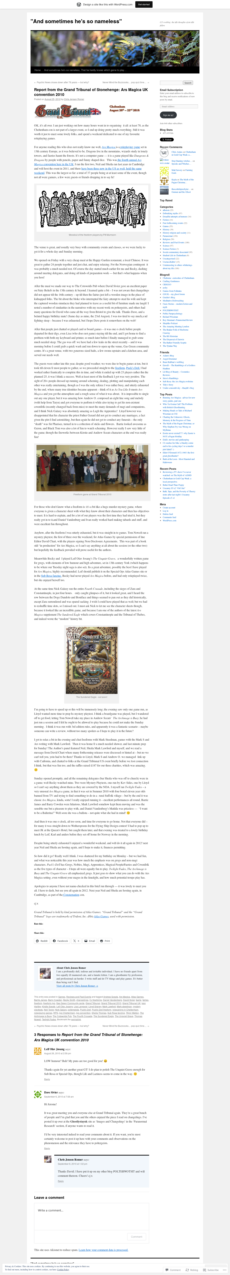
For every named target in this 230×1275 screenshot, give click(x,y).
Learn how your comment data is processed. (103, 1250)
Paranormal (167, 235)
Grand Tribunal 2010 (111, 1003)
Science (166, 245)
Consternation (71, 895)
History (166, 229)
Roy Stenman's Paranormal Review (178, 319)
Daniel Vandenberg (112, 999)
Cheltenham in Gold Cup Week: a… (184, 153)
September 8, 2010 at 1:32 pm (72, 1163)
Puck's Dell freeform (101, 1009)
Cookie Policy (63, 1269)
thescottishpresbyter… (181, 189)
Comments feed (169, 517)
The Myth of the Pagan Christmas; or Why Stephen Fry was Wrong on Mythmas (178, 426)
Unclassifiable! (169, 261)
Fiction (166, 219)
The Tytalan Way (170, 345)
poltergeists (73, 1009)
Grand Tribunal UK (131, 1003)
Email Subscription (171, 90)
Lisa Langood (80, 1006)
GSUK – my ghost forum (174, 294)
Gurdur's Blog (169, 297)
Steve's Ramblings (170, 378)
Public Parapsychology (172, 313)
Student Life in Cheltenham (174, 255)
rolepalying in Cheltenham (125, 1009)
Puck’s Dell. (133, 368)
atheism (166, 210)
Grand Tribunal (93, 1003)
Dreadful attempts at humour (175, 216)
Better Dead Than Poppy (173, 484)
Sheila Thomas (99, 1012)
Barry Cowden (55, 999)
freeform (120, 368)
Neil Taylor (49, 1009)
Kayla (174, 179)
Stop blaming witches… (182, 160)
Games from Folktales (172, 290)
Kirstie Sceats (48, 1006)
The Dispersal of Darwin (173, 339)
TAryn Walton (132, 1012)
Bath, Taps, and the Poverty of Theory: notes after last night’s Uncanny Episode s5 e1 (179, 494)
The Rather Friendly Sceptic (175, 342)
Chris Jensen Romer (74, 99)
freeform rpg (49, 1003)
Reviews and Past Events (78, 996)
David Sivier (129, 999)
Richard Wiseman (170, 316)
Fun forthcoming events (173, 222)
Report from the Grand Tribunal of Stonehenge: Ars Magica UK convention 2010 (91, 92)
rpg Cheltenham (67, 1012)
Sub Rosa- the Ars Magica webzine (178, 381)
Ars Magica (124, 996)
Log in (165, 510)
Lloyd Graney (94, 1006)
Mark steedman (124, 1006)
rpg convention (83, 1012)
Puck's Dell (85, 1009)
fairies (145, 999)
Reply (47, 1079)
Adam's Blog (168, 355)
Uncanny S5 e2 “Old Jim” (174, 488)
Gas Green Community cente (70, 1003)
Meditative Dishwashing (173, 300)
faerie (138, 999)
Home (37, 70)
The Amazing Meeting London (176, 326)
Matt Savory (177, 169)
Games (61, 996)
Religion (166, 239)
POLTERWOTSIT (170, 310)
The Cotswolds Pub (62, 1016)
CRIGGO (167, 284)
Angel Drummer (170, 358)
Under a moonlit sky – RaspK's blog (178, 387)
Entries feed (168, 513)
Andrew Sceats (110, 996)
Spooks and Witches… (181, 163)
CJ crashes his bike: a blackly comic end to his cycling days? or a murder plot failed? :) (178, 446)
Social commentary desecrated (175, 252)
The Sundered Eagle (103, 1016)
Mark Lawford (109, 1006)
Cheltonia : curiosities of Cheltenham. (179, 277)
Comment (136, 1236)
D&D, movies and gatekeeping (176, 439)
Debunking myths (170, 213)
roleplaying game (130, 147)
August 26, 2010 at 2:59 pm (57, 1053)
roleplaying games (43, 1012)
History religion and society (174, 232)
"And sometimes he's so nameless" (76, 21)
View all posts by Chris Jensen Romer (77, 985)
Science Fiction (169, 248)
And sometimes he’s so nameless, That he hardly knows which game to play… (85, 70)
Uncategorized (169, 258)
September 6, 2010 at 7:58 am (59, 1096)
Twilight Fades (49, 1019)
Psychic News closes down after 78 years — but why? (61, 82)
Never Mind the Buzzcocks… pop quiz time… (126, 82)
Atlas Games (101, 916)
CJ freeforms (95, 999)
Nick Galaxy (61, 1009)
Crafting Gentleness (171, 281)
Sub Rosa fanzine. (51, 576)
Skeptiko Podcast (170, 323)
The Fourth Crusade (82, 1016)
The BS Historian (170, 336)
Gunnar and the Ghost (181, 191)
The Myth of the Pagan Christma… (183, 181)
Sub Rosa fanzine (116, 1012)
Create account (169, 507)
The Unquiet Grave (124, 1016)
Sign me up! (168, 115)
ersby (165, 287)
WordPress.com (169, 520)
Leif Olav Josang (64, 1006)
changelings (82, 999)
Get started (144, 4)
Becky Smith (69, 999)
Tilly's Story (168, 384)
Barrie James (40, 999)
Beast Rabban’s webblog (173, 362)
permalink (76, 1019)
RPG (55, 1012)
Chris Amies (177, 151)
